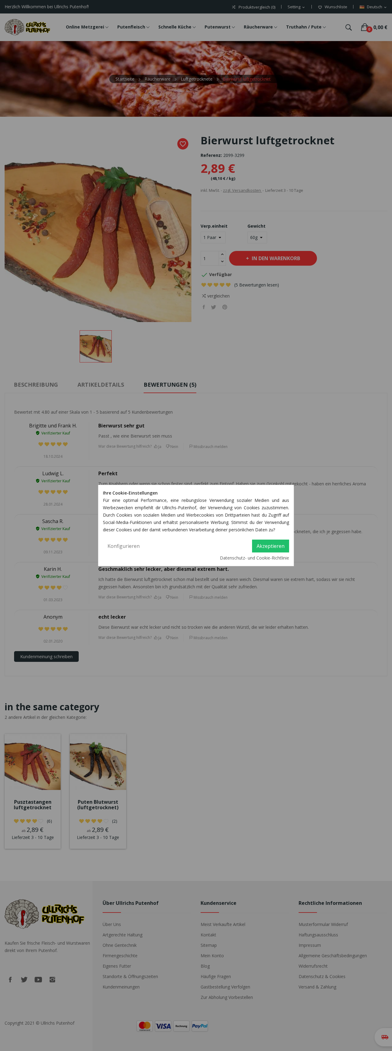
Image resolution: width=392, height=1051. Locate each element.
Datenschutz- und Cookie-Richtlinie (254, 558)
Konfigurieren (123, 546)
